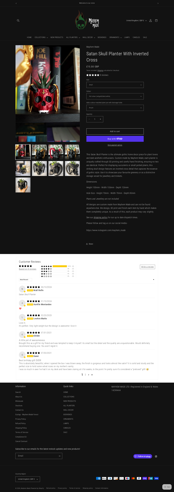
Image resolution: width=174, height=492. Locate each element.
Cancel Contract (21, 441)
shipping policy (100, 217)
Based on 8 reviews (27, 269)
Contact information (101, 488)
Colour (88, 91)
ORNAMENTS (68, 419)
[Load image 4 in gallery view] (72, 152)
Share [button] (91, 244)
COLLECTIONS (68, 397)
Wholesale (19, 401)
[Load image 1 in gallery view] (23, 152)
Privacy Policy (20, 419)
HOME (65, 392)
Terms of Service (21, 432)
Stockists (18, 406)
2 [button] (85, 374)
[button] (18, 20)
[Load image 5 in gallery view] (23, 168)
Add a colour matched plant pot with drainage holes (104, 103)
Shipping (100, 70)
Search (18, 392)
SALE (65, 432)
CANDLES (67, 428)
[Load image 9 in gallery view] (23, 185)
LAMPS (66, 423)
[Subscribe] (59, 456)
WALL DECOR (68, 410)
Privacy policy (62, 488)
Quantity (89, 114)
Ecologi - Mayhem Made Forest (26, 415)
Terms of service (74, 488)
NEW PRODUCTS (69, 401)
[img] (33, 287)
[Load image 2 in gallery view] (39, 152)
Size (87, 80)
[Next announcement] (158, 3)
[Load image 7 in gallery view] (55, 168)
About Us (18, 397)
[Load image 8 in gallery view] (72, 168)
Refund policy (50, 488)
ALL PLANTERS (69, 406)
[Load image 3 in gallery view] (55, 152)
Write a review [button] (147, 267)
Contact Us (19, 410)
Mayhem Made (25, 488)
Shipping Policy (21, 428)
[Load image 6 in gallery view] (39, 168)
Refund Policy (20, 423)
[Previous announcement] (16, 3)
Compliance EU (21, 437)
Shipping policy (88, 488)
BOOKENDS (67, 415)
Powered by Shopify (37, 488)
